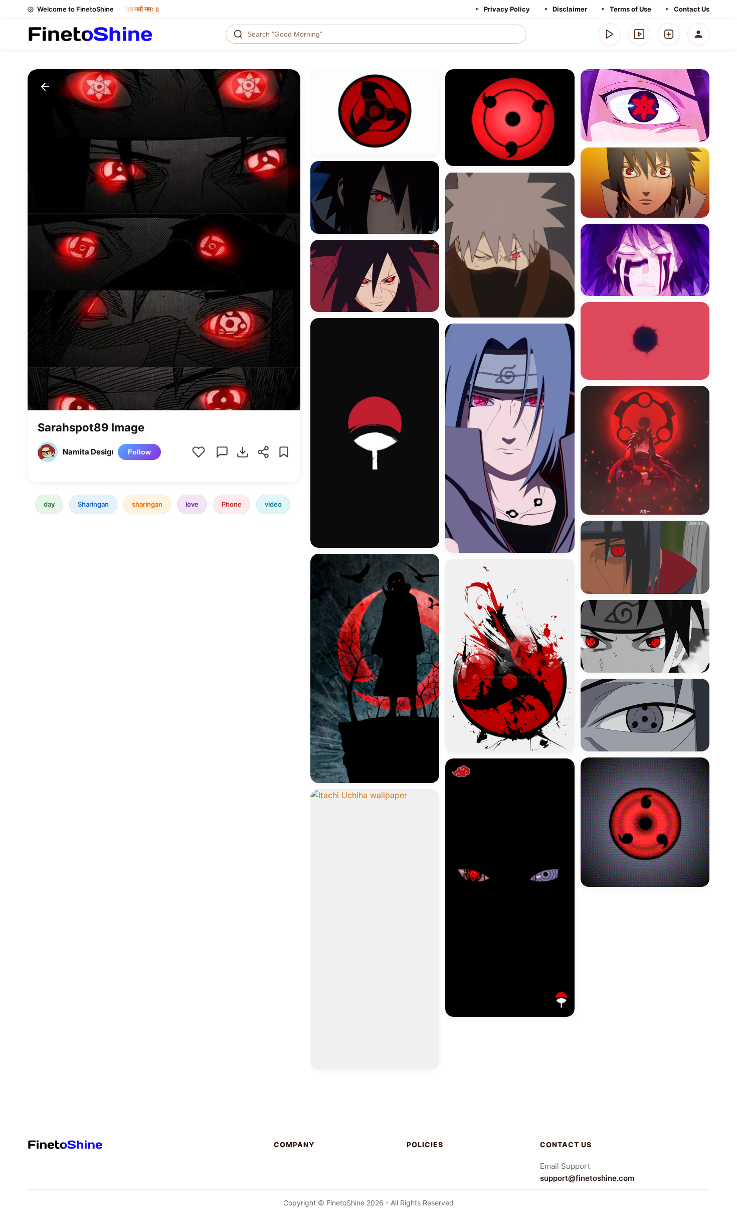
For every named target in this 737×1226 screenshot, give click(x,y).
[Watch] (639, 34)
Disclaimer (569, 9)
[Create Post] (669, 34)
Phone (232, 504)
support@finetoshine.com (587, 1178)
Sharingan (93, 504)
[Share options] (428, 80)
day (49, 504)
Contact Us (691, 9)
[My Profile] (698, 34)
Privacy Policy (507, 9)
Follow (139, 452)
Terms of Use (630, 9)
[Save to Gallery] (428, 98)
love (192, 504)
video (273, 504)
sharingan (147, 504)
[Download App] (610, 34)
